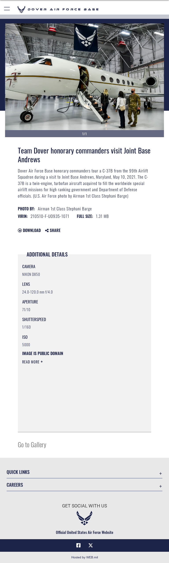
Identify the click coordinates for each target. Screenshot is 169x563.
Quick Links (18, 471)
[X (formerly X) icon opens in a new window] (90, 545)
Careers (15, 484)
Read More (31, 362)
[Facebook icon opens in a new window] (78, 545)
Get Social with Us (84, 506)
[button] (7, 9)
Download (31, 230)
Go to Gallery (32, 444)
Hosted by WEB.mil (84, 557)
